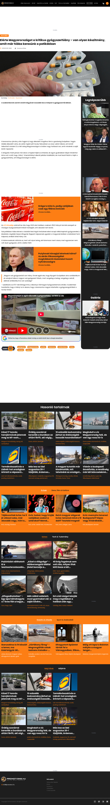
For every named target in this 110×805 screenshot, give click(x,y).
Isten (3, 571)
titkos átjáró (68, 654)
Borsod (8, 654)
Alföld (75, 476)
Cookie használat (51, 790)
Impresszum (50, 786)
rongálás (32, 656)
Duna (30, 441)
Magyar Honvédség (8, 441)
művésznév (48, 524)
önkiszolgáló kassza (72, 441)
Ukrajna (20, 350)
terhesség (41, 608)
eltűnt (35, 441)
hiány (72, 347)
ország (7, 524)
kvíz (2, 524)
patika (43, 347)
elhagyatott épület (8, 656)
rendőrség (86, 476)
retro (60, 524)
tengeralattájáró (95, 654)
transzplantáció (33, 605)
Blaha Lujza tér (96, 476)
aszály (70, 476)
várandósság (32, 608)
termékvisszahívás (11, 476)
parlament (44, 478)
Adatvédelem (50, 788)
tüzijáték (40, 476)
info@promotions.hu (9, 785)
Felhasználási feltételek (52, 782)
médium (70, 605)
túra (2, 605)
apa (10, 605)
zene (70, 524)
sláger (65, 524)
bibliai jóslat (39, 571)
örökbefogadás (58, 573)
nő (44, 605)
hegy (7, 605)
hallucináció (5, 573)
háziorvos (52, 347)
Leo (50, 654)
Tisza (68, 478)
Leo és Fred (44, 654)
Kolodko (31, 654)
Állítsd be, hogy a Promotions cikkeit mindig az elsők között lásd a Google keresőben (35, 338)
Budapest (89, 524)
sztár (33, 524)
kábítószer (95, 478)
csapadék (86, 444)
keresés (40, 441)
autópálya (5, 444)
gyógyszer (21, 347)
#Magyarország (62, 476)
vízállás (103, 441)
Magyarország (33, 347)
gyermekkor (65, 571)
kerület (96, 524)
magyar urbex (17, 654)
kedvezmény (60, 444)
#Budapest (33, 476)
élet (60, 605)
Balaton (86, 654)
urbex (3, 654)
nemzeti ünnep (34, 478)
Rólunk (48, 784)
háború (29, 350)
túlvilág (55, 605)
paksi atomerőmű (93, 441)
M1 (22, 441)
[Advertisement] (55, 18)
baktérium (10, 478)
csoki (20, 476)
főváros (13, 524)
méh (40, 605)
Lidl (2, 476)
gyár (17, 656)
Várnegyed (60, 654)
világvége (30, 571)
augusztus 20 (49, 476)
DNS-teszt (56, 571)
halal (64, 605)
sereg (18, 441)
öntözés (58, 478)
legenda (105, 654)
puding (3, 478)
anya (47, 605)
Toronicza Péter (21, 48)
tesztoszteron (15, 571)
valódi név (39, 524)
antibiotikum (62, 347)
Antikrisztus (31, 573)
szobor (37, 654)
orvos (7, 571)
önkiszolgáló (60, 441)
